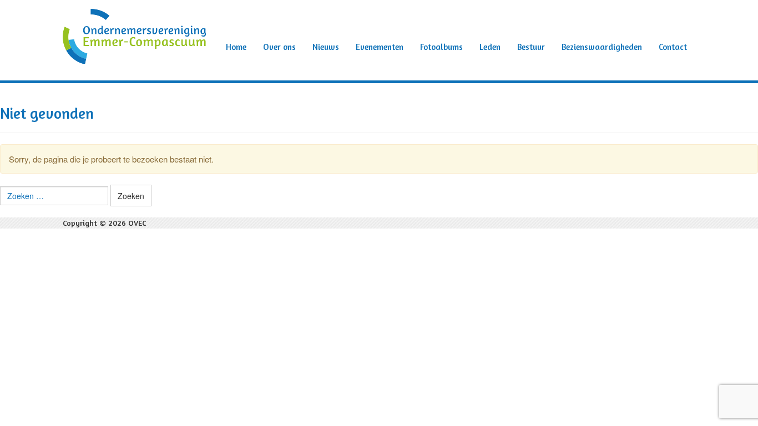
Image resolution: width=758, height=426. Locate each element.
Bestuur (531, 47)
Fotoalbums (441, 47)
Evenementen (379, 47)
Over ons (279, 47)
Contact (673, 47)
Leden (490, 47)
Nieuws (325, 47)
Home (236, 47)
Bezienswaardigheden (602, 47)
